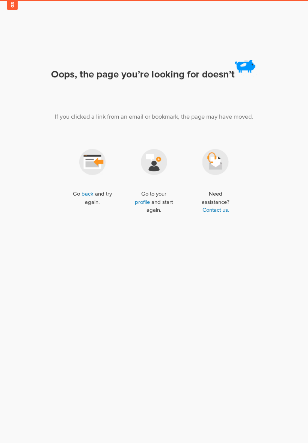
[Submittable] (12, 5)
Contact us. (215, 210)
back (88, 194)
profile (142, 202)
